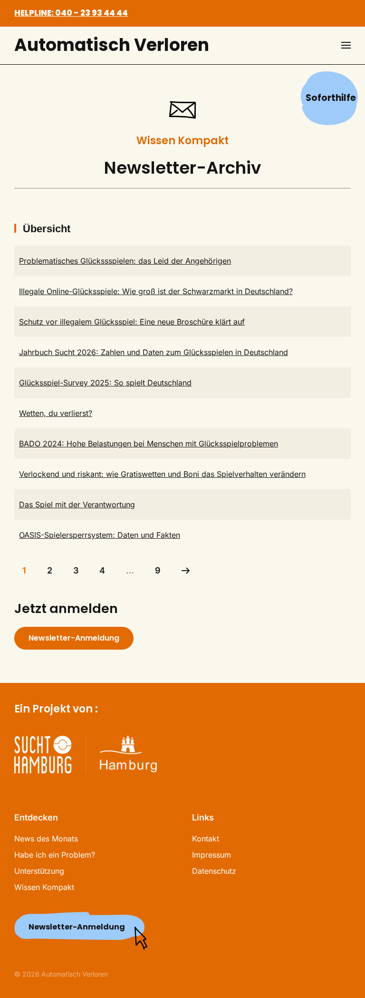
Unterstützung (39, 871)
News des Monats (46, 838)
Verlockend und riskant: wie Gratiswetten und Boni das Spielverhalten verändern (162, 474)
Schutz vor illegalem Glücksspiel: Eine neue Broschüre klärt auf (132, 321)
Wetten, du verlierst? (55, 413)
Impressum (211, 855)
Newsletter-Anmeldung (74, 637)
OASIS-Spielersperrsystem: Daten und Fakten (99, 535)
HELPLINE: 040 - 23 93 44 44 (71, 13)
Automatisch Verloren (111, 45)
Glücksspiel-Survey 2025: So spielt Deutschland (105, 382)
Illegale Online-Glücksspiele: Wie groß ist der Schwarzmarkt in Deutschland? (156, 291)
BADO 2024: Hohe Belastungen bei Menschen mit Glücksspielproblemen (148, 443)
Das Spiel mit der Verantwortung (77, 504)
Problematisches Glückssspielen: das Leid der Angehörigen (125, 261)
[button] (346, 45)
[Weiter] (185, 570)
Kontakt (205, 838)
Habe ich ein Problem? (54, 855)
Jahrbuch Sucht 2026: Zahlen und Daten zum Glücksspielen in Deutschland (153, 352)
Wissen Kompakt (44, 887)
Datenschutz (214, 871)
